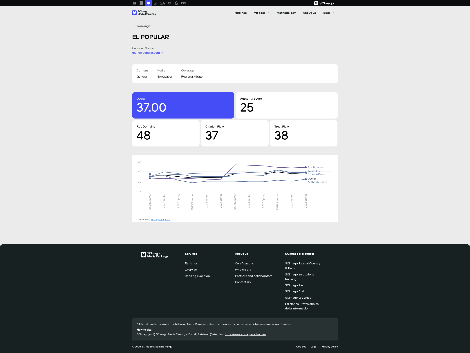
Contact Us (243, 282)
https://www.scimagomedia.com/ (245, 334)
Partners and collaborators (253, 276)
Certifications (244, 263)
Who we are (243, 269)
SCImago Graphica (160, 219)
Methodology (286, 13)
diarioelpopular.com (146, 52)
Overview (191, 269)
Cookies (301, 346)
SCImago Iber (294, 285)
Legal (313, 346)
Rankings (240, 13)
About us (309, 13)
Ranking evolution (197, 276)
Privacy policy (329, 346)
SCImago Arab (295, 291)
